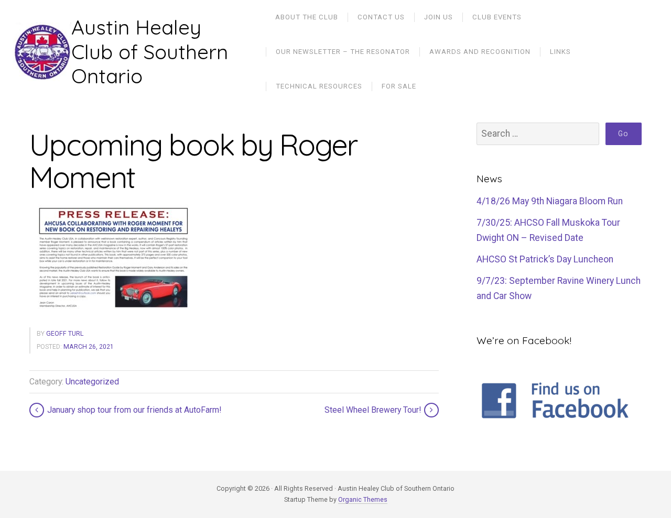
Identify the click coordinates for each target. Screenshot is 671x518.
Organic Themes (362, 499)
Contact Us (381, 17)
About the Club (306, 17)
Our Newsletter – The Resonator (343, 52)
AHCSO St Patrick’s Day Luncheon (545, 259)
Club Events (497, 17)
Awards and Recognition (480, 52)
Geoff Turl (64, 333)
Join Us (438, 17)
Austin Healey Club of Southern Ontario (149, 51)
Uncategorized (92, 382)
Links (560, 52)
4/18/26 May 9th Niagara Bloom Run (550, 201)
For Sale (399, 86)
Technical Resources (319, 86)
